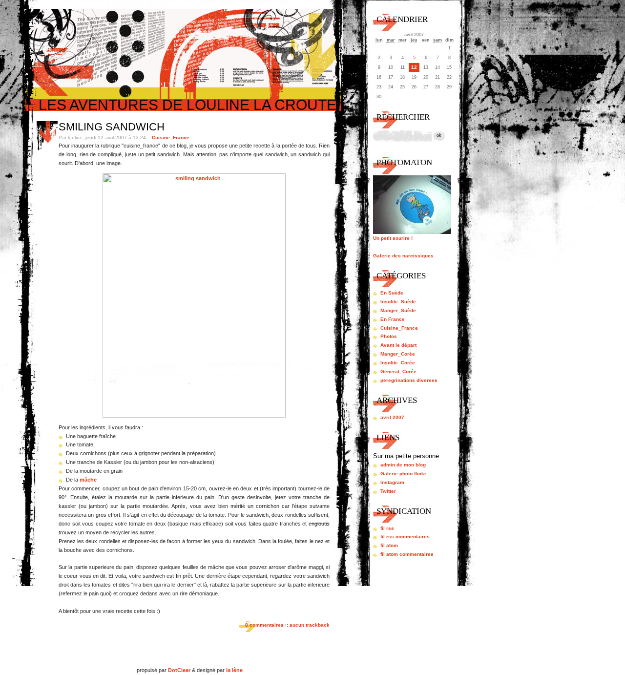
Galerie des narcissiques (403, 255)
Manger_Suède (398, 310)
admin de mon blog (403, 464)
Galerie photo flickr (403, 473)
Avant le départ (398, 345)
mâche (88, 480)
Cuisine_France (170, 137)
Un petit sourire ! (393, 238)
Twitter (388, 491)
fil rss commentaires (405, 536)
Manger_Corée (397, 354)
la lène (234, 670)
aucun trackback (310, 625)
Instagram (392, 482)
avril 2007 (392, 417)
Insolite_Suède (398, 301)
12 (414, 67)
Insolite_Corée (397, 362)
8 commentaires (264, 625)
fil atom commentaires (407, 554)
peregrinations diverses (409, 380)
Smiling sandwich (112, 127)
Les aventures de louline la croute (187, 105)
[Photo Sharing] (194, 416)
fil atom (389, 545)
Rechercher (403, 117)
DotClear (179, 670)
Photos (388, 336)
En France (392, 319)
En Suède (391, 292)
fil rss (387, 528)
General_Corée (398, 371)
